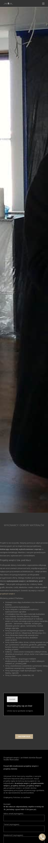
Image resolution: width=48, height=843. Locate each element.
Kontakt (12, 699)
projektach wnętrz (7, 593)
